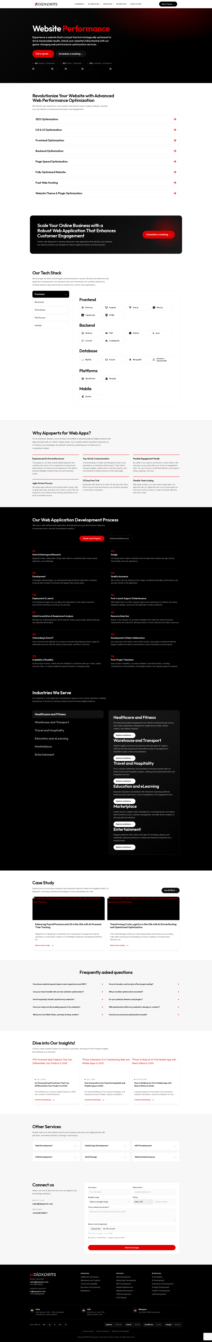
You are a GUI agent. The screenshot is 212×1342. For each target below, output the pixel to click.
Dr (60, 1325)
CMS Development (123, 1294)
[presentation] (69, 908)
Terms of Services (103, 1331)
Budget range (93, 1197)
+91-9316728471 (36, 1284)
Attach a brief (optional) (97, 1224)
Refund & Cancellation (120, 1331)
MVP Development (123, 1284)
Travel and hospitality (89, 1284)
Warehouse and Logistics (90, 1280)
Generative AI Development (162, 1284)
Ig (49, 1325)
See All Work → (170, 890)
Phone (135, 1197)
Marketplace (85, 1291)
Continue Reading (43, 1100)
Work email (138, 1187)
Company (79, 4)
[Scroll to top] (206, 1338)
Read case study (42, 945)
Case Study (136, 4)
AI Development (158, 1280)
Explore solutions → (124, 735)
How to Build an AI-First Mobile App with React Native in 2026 (152, 1084)
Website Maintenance (124, 1287)
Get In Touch (168, 4)
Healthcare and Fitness (90, 1277)
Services (107, 4)
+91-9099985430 (37, 1294)
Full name (92, 1187)
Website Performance (124, 1291)
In (65, 1325)
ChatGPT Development (161, 1291)
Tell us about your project (99, 1207)
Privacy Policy (88, 1331)
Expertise (121, 4)
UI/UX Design (121, 1298)
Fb (44, 1325)
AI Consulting (157, 1277)
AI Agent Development (160, 1287)
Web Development (123, 1277)
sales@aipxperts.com (42, 1204)
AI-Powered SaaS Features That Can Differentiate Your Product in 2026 (52, 1084)
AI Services (93, 4)
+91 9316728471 (39, 1213)
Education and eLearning (90, 1287)
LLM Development (159, 1294)
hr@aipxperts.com (37, 1291)
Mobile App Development (126, 1280)
